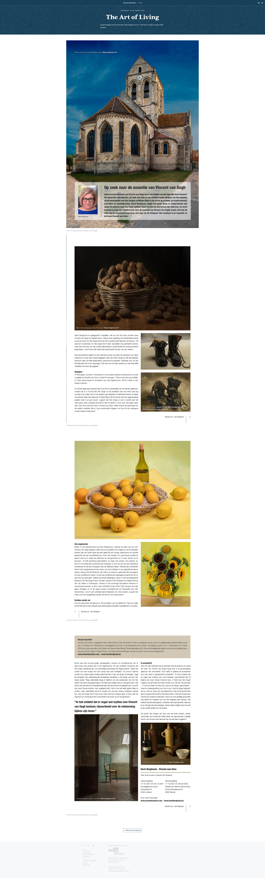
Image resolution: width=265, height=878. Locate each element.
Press (140, 3)
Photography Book (88, 854)
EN (93, 845)
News (84, 850)
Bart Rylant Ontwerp (123, 871)
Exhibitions (86, 856)
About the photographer (90, 860)
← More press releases (132, 830)
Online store (86, 865)
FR (88, 845)
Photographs (87, 852)
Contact (85, 863)
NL (83, 845)
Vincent (129, 3)
